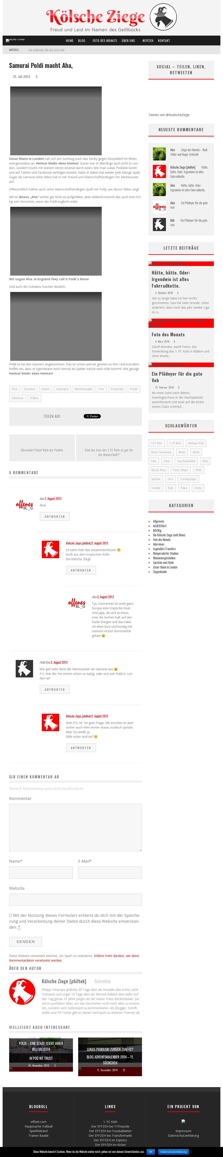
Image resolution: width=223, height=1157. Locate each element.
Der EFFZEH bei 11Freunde (110, 1126)
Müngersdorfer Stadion (165, 553)
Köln (205, 461)
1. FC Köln (175, 443)
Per (102, 389)
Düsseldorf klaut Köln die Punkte (42, 450)
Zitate (197, 488)
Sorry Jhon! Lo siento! (42, 50)
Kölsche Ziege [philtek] (78, 543)
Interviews (158, 544)
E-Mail (85, 861)
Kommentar (20, 798)
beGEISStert (159, 525)
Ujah (170, 488)
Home (70, 40)
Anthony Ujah (196, 443)
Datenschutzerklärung (183, 1135)
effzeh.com (38, 1122)
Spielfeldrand (38, 1131)
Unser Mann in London (165, 567)
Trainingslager (188, 479)
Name (15, 861)
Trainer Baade (39, 1135)
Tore (170, 479)
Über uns (128, 40)
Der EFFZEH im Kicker (110, 1145)
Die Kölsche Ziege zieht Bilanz (169, 535)
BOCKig (157, 530)
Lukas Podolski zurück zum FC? (110, 1049)
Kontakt (164, 40)
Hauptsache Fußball (38, 1126)
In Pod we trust (41, 1058)
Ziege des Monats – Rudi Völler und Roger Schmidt (188, 152)
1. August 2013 (53, 498)
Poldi (134, 389)
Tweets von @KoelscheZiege (169, 115)
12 (124, 1070)
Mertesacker (84, 389)
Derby (182, 452)
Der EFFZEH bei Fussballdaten (110, 1131)
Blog (81, 40)
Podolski (117, 389)
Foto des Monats (105, 40)
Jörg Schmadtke (186, 461)
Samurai (18, 398)
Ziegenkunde (160, 571)
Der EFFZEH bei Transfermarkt (110, 1135)
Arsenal (29, 389)
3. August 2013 (105, 596)
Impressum (183, 1131)
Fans (153, 461)
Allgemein (158, 521)
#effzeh (148, 40)
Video (34, 398)
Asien (46, 389)
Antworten (55, 516)
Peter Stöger (180, 470)
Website (17, 888)
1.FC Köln (156, 443)
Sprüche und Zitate (163, 562)
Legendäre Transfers (164, 548)
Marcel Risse (158, 470)
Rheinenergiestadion (164, 558)
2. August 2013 (99, 543)
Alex (172, 149)
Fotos (167, 461)
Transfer (156, 488)
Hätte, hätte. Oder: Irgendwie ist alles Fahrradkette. (189, 172)
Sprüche (155, 479)
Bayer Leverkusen (161, 452)
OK (151, 1152)
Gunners (62, 389)
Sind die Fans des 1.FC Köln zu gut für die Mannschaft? (109, 452)
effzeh (196, 452)
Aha (14, 389)
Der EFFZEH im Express (110, 1140)
